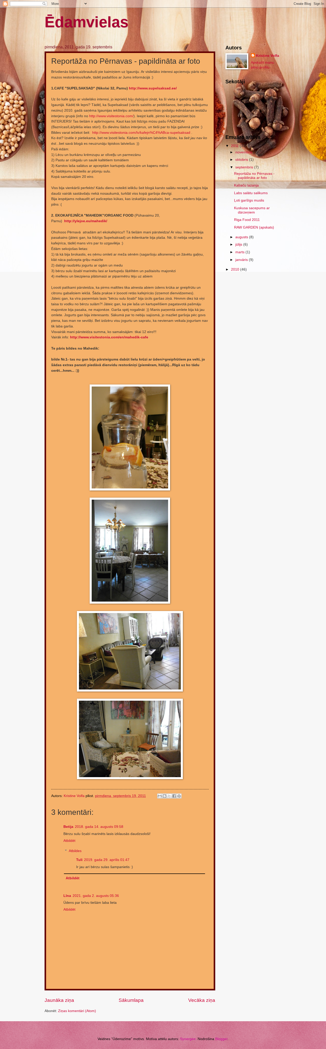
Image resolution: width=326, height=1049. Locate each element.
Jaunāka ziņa (59, 1000)
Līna (67, 896)
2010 (235, 269)
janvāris (242, 260)
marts (240, 252)
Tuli (79, 860)
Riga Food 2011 (247, 220)
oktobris (242, 160)
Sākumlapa (131, 1000)
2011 (235, 146)
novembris (244, 152)
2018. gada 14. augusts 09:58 (99, 827)
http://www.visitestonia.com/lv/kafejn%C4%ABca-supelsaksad (141, 132)
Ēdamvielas (86, 22)
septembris (244, 167)
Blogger (221, 1039)
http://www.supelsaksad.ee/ (153, 88)
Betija (68, 827)
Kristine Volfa (267, 56)
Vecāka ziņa (201, 1000)
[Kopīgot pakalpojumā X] (169, 796)
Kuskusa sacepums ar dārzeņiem (252, 210)
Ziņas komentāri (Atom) (77, 1011)
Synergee (188, 1039)
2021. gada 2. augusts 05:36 (96, 896)
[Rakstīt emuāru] (164, 796)
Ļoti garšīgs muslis (249, 200)
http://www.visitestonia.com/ (111, 116)
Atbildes (75, 851)
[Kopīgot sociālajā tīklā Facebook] (174, 796)
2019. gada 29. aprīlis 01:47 (106, 860)
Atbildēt (69, 841)
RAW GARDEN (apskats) (254, 227)
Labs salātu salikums (251, 193)
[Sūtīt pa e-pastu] (159, 796)
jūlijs (239, 244)
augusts (242, 237)
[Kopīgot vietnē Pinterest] (179, 796)
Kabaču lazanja (246, 185)
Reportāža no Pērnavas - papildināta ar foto (254, 176)
